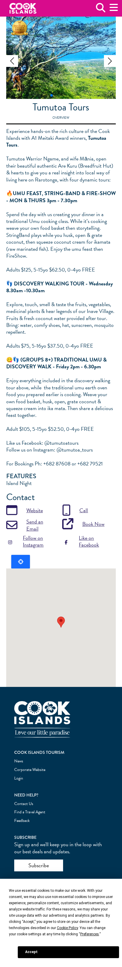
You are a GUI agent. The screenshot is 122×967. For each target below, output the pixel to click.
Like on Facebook (89, 541)
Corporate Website (29, 770)
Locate (20, 561)
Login (18, 778)
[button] (12, 61)
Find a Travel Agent (29, 812)
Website (34, 510)
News (18, 761)
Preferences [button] (89, 934)
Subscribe (38, 865)
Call (83, 510)
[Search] (100, 10)
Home (22, 8)
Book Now (93, 524)
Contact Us (23, 804)
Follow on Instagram (33, 541)
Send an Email (34, 525)
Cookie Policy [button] (67, 928)
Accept (31, 952)
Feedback (22, 820)
